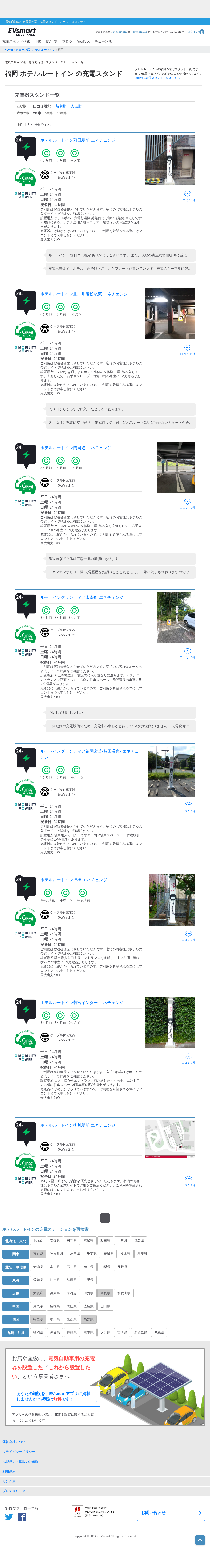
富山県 (55, 1267)
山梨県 (105, 1267)
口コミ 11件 (187, 354)
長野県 (122, 1267)
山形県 (122, 1240)
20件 (37, 113)
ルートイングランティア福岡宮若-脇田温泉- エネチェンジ (89, 754)
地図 (38, 41)
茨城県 (109, 1253)
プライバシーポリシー (18, 1452)
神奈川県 (56, 1253)
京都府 (72, 1293)
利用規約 (9, 1471)
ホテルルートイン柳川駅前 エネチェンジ (77, 1125)
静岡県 (72, 1280)
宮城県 (89, 1240)
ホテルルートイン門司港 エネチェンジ (75, 447)
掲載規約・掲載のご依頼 (20, 1461)
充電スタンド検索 (16, 41)
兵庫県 (55, 1293)
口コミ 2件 (188, 1185)
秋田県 (105, 1240)
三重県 (89, 1280)
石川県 (72, 1267)
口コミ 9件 (188, 811)
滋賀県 (89, 1293)
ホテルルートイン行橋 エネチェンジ (73, 880)
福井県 (89, 1267)
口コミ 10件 (187, 507)
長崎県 (72, 1332)
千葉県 (92, 1253)
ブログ (67, 41)
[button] (196, 31)
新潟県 (38, 1267)
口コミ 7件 (188, 940)
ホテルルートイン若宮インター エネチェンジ (82, 1002)
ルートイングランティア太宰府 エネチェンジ (82, 597)
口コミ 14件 (187, 200)
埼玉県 (75, 1253)
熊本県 (89, 1332)
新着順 (61, 106)
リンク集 (9, 1481)
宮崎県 (122, 1332)
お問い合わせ (153, 1512)
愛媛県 (72, 1319)
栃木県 (125, 1253)
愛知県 (38, 1280)
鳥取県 (38, 1306)
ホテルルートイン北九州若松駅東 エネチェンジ (84, 294)
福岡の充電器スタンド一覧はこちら (157, 77)
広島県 (89, 1306)
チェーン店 (103, 41)
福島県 (139, 1240)
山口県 (105, 1306)
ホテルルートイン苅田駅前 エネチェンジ (77, 140)
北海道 (38, 1240)
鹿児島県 (140, 1332)
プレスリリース (13, 1491)
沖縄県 (159, 1332)
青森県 (55, 1240)
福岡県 (38, 1332)
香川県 (55, 1319)
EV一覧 (52, 41)
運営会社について (15, 1442)
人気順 (76, 106)
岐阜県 (55, 1280)
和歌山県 (123, 1293)
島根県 (55, 1306)
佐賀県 (55, 1332)
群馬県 (142, 1253)
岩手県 (72, 1240)
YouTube (83, 41)
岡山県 (72, 1306)
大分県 (105, 1332)
